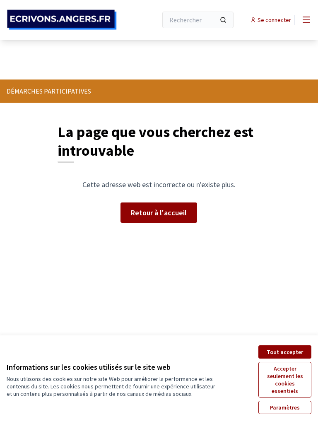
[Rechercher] (223, 20)
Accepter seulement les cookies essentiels (285, 380)
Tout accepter (285, 352)
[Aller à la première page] (62, 20)
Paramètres (285, 407)
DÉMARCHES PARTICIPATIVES (49, 91)
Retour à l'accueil (159, 212)
